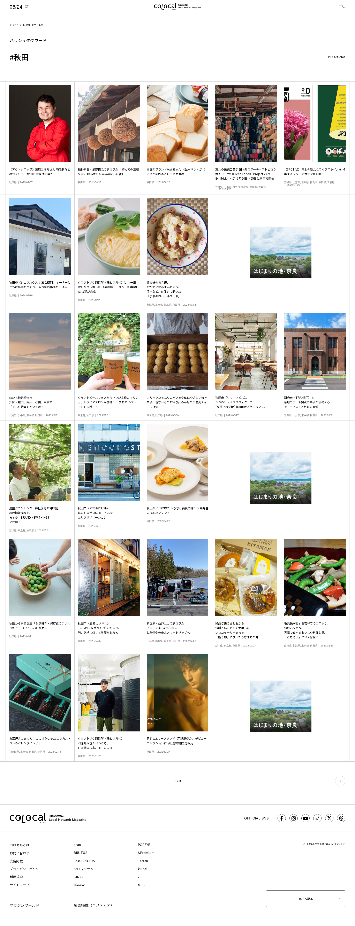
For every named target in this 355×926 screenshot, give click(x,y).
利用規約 (16, 876)
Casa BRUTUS (84, 860)
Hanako (79, 884)
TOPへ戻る (305, 899)
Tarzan (143, 860)
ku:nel (142, 868)
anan (77, 844)
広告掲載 (16, 860)
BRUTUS (80, 852)
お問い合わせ (19, 852)
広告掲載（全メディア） (94, 905)
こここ (143, 876)
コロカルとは (19, 844)
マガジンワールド (24, 905)
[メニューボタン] (342, 7)
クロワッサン (83, 868)
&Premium (146, 852)
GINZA (78, 876)
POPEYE (144, 844)
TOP (13, 25)
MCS (141, 884)
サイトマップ (19, 884)
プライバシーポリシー (26, 868)
